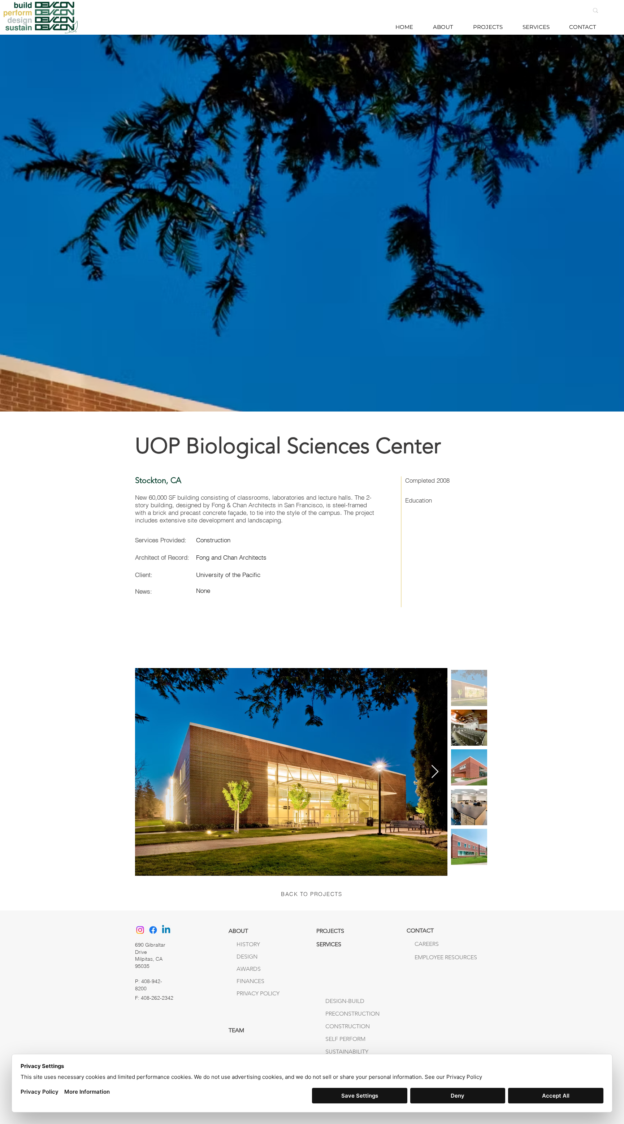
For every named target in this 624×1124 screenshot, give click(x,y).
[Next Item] (435, 772)
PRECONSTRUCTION (352, 1013)
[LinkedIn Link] (166, 930)
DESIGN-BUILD (344, 1001)
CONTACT (420, 930)
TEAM (236, 1030)
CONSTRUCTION (347, 1026)
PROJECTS (330, 930)
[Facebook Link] (153, 930)
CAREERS (427, 943)
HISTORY (248, 944)
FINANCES (250, 981)
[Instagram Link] (140, 930)
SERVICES (328, 944)
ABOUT (238, 931)
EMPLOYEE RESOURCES (430, 957)
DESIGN (247, 956)
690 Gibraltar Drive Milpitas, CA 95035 (150, 955)
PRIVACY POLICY (258, 993)
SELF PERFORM (345, 1038)
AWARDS (249, 968)
